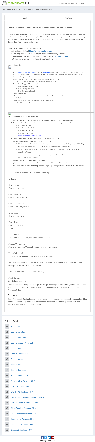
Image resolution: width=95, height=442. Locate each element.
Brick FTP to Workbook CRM (22, 392)
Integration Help (9, 9)
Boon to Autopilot (17, 359)
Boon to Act (15, 326)
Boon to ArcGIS (17, 348)
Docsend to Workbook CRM (22, 424)
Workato (68, 18)
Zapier (25, 18)
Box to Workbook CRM (20, 386)
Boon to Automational (19, 353)
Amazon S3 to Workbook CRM (23, 381)
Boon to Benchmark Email (21, 375)
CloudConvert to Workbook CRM (24, 413)
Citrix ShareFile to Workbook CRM (24, 402)
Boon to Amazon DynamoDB (22, 343)
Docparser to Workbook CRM (22, 419)
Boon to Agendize (18, 332)
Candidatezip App (61, 56)
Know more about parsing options (29, 136)
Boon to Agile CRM (18, 337)
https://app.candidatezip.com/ (40, 51)
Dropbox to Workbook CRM (22, 430)
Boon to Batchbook (18, 370)
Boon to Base (16, 364)
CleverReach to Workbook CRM (23, 408)
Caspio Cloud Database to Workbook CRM (27, 397)
